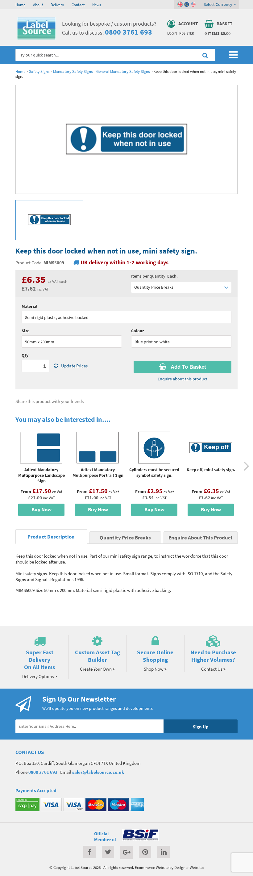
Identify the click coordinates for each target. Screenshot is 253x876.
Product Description (51, 537)
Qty (25, 355)
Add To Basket (187, 367)
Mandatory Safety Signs (73, 71)
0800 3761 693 (128, 32)
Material (29, 306)
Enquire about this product (182, 379)
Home (20, 4)
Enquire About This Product (200, 537)
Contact (78, 4)
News (96, 4)
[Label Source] (36, 38)
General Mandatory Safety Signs (123, 71)
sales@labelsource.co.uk (98, 772)
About (38, 4)
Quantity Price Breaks (153, 287)
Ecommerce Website (151, 867)
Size (25, 330)
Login (172, 33)
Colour (137, 330)
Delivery (57, 4)
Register (186, 33)
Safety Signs (39, 71)
